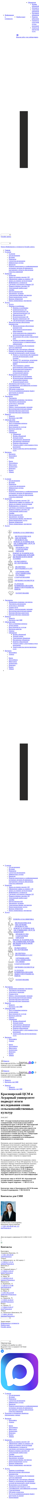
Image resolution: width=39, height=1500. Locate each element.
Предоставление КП (16, 515)
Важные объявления (16, 522)
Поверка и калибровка (20, 308)
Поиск (3, 247)
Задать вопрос (13, 625)
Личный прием (18, 636)
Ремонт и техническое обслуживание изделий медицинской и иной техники (25, 356)
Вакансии (12, 490)
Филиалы (8, 1418)
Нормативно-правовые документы (20, 602)
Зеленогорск (13, 663)
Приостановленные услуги (18, 520)
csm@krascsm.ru (6, 1256)
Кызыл (11, 667)
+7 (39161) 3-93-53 (7, 1271)
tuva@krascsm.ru (6, 1309)
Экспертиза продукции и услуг (19, 1486)
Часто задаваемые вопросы (18, 624)
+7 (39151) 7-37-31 (7, 1262)
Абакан (11, 669)
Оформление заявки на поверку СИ (21, 502)
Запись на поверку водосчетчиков (20, 504)
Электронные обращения (21, 638)
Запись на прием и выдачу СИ (19, 500)
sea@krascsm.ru (6, 1228)
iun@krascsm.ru (6, 1287)
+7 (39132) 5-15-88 (7, 1285)
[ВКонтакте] (32, 1062)
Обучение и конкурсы (16, 1492)
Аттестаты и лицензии (16, 605)
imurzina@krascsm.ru (8, 1316)
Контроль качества (15, 629)
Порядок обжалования (20, 642)
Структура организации (17, 486)
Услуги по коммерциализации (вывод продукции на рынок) (21, 1494)
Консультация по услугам (17, 627)
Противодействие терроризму (19, 614)
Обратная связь (14, 421)
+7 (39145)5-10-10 (7, 1278)
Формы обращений (19, 634)
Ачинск (11, 654)
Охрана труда (13, 607)
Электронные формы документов (20, 518)
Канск (11, 658)
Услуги (11, 304)
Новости (12, 416)
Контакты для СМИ (15, 620)
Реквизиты (12, 484)
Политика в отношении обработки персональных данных (16, 1414)
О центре (12, 254)
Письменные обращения (21, 640)
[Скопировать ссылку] (35, 1062)
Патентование (13, 1497)
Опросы (11, 631)
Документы (13, 398)
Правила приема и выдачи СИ (19, 509)
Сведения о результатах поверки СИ (21, 508)
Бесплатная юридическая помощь (20, 611)
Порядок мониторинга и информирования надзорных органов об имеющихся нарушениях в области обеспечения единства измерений (23, 494)
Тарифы (11, 513)
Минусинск (13, 661)
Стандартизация (14, 1490)
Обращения (32, 2)
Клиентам (12, 275)
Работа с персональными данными (20, 609)
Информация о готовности (15, 247)
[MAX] (30, 1062)
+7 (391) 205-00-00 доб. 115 (10, 1226)
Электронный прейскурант (18, 511)
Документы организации (17, 604)
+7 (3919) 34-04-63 (7, 1300)
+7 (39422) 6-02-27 (7, 1307)
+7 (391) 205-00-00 (7, 1255)
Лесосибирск (13, 660)
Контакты (12, 454)
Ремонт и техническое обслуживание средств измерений (21, 1476)
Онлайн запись (29, 247)
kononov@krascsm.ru (8, 1280)
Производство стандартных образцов (21, 1479)
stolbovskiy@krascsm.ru (8, 1294)
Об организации (14, 480)
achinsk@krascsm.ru (7, 1264)
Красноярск (13, 652)
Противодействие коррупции (19, 613)
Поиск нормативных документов (20, 524)
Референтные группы (16, 488)
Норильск (12, 665)
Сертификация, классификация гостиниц (23, 1488)
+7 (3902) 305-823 (7, 1314)
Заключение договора (16, 517)
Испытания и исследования (22, 376)
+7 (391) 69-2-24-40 (7, 1293)
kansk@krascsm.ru (7, 1273)
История (12, 482)
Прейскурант (20, 17)
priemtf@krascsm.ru (7, 1302)
